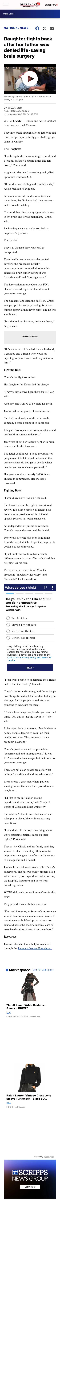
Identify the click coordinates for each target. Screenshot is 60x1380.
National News (16, 27)
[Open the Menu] (5, 5)
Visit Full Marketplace (43, 970)
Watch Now (50, 5)
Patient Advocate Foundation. (35, 948)
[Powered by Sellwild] (49, 1157)
